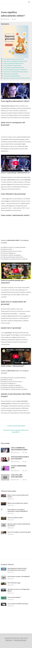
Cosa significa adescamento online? (13, 59)
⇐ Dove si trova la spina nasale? (16, 425)
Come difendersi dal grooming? (12, 65)
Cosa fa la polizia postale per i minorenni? (15, 69)
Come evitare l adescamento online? (13, 67)
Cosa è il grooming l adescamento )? (13, 63)
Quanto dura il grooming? (10, 74)
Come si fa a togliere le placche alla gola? (19, 532)
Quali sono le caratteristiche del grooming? (15, 71)
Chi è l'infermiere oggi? (14, 582)
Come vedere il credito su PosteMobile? (19, 576)
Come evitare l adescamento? (11, 76)
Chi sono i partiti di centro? (15, 517)
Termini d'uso (9, 640)
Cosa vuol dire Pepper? (14, 597)
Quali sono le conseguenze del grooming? (15, 61)
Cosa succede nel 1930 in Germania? (18, 603)
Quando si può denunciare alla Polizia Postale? (16, 78)
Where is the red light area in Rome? (18, 503)
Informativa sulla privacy (20, 640)
